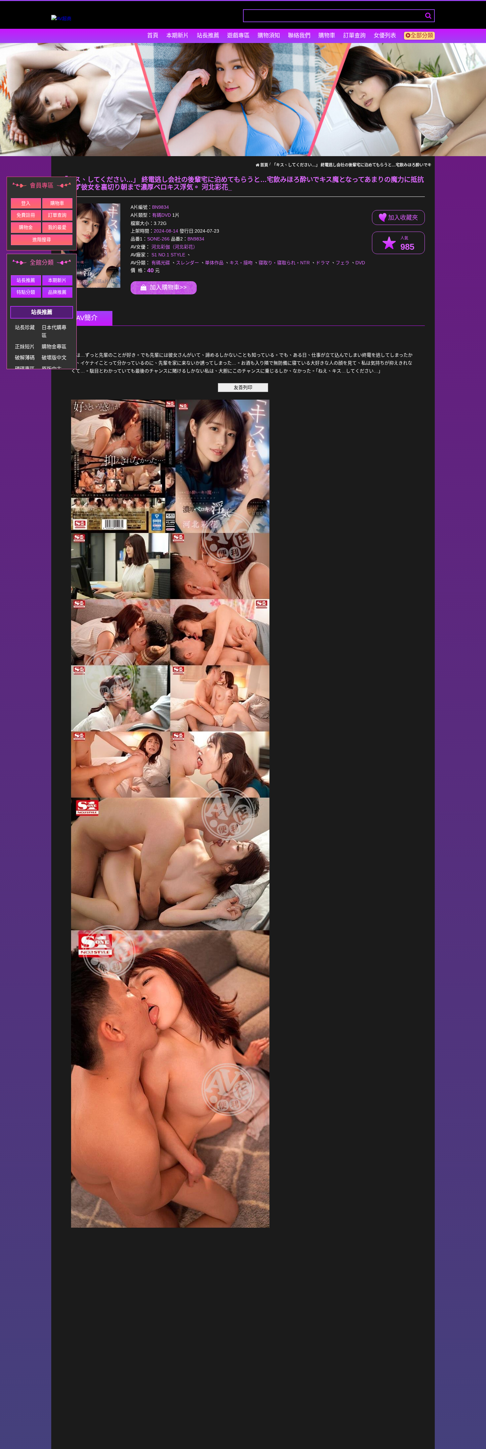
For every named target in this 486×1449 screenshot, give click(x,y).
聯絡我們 (299, 35)
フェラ (342, 262)
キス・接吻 (241, 262)
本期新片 (177, 35)
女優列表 (385, 35)
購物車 (326, 35)
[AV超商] (61, 18)
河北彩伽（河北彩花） (174, 246)
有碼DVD (161, 215)
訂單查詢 (354, 35)
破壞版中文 (54, 357)
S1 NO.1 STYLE (168, 254)
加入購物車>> (166, 287)
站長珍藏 (25, 327)
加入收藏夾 (402, 217)
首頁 (152, 35)
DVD (360, 262)
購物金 (26, 227)
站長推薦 (208, 35)
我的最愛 (57, 227)
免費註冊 (26, 215)
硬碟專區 (25, 369)
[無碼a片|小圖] (90, 245)
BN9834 (160, 207)
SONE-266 (158, 239)
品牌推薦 (57, 292)
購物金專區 (54, 346)
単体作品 (214, 262)
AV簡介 (87, 318)
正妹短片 (25, 346)
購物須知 (269, 35)
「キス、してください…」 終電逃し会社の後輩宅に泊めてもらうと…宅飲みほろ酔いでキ (351, 165)
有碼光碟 (160, 262)
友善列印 (243, 387)
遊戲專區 (238, 35)
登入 (25, 203)
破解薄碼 (25, 357)
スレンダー (187, 262)
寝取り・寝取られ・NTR (284, 262)
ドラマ (323, 262)
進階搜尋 (41, 239)
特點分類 (26, 292)
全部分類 (422, 35)
